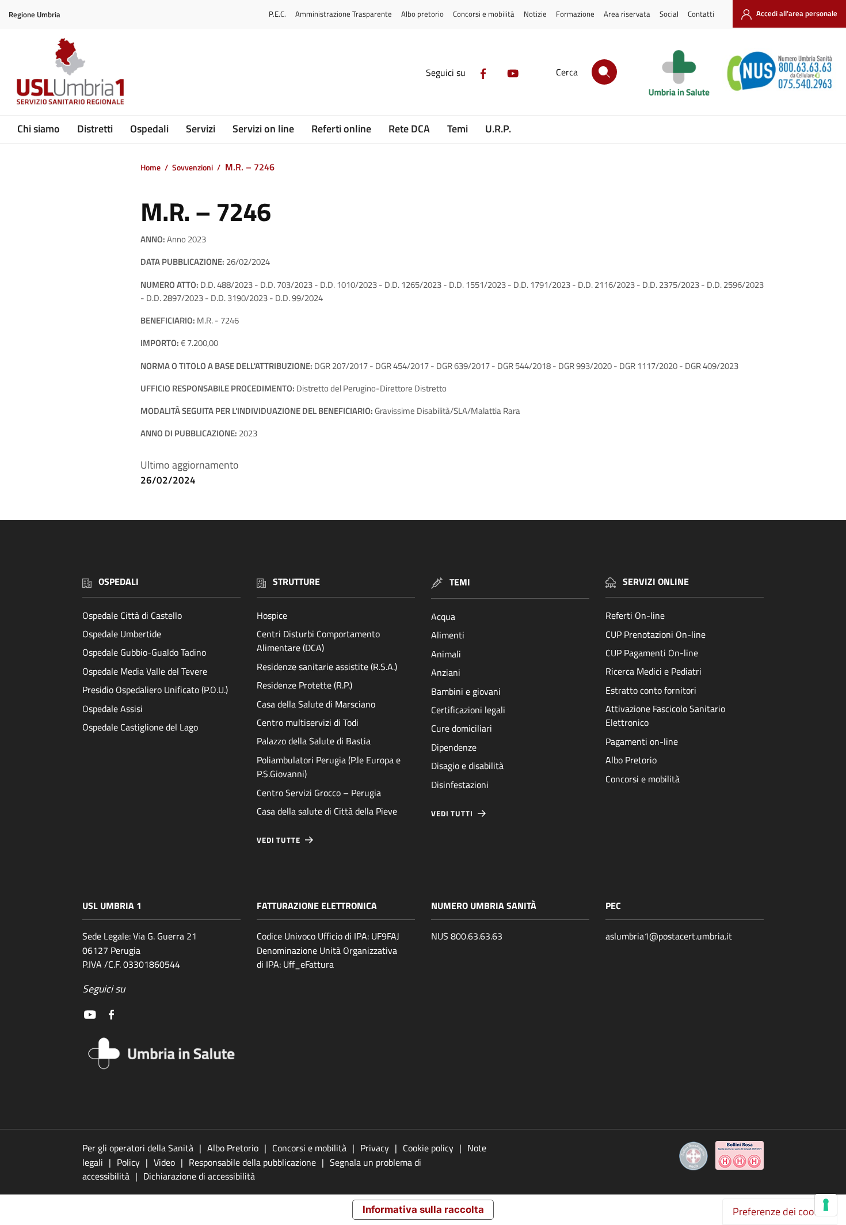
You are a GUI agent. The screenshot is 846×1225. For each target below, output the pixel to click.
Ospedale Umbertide (121, 634)
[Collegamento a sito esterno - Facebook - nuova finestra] (483, 72)
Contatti (701, 14)
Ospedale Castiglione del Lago (140, 727)
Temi (457, 128)
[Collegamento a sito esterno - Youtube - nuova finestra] (513, 72)
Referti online (341, 128)
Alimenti (447, 635)
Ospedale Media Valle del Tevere (144, 671)
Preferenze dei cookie (780, 1211)
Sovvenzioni (192, 167)
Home (150, 167)
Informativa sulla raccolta (423, 1209)
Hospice (272, 615)
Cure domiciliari (461, 728)
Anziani (445, 672)
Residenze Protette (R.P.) (304, 685)
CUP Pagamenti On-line (651, 653)
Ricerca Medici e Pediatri (653, 671)
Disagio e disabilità (467, 766)
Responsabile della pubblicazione (252, 1162)
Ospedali (149, 128)
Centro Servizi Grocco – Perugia (319, 793)
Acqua (443, 616)
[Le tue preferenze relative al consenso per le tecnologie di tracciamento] (826, 1205)
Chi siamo (38, 128)
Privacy (374, 1148)
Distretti (95, 128)
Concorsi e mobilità (484, 14)
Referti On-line (635, 615)
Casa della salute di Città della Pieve (327, 811)
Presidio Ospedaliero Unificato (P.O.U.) (155, 690)
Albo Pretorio (631, 760)
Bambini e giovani (466, 691)
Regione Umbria (34, 14)
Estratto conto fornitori (650, 690)
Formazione (575, 14)
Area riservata (627, 14)
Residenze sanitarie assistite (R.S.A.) (327, 667)
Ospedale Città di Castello (132, 615)
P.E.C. (277, 14)
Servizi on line (263, 128)
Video (164, 1162)
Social (669, 14)
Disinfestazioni (460, 785)
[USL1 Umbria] (70, 70)
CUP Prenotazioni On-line (655, 634)
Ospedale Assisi (112, 709)
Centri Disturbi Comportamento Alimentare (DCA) (318, 641)
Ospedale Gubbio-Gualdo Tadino (144, 652)
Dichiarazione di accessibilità (199, 1176)
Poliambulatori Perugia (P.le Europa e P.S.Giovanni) (329, 767)
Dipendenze (454, 747)
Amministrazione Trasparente (343, 14)
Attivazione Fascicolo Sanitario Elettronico (665, 715)
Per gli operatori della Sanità (137, 1148)
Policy (128, 1162)
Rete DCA (409, 128)
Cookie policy (428, 1148)
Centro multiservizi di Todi (308, 722)
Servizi (200, 128)
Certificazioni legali (468, 710)
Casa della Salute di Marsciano (316, 704)
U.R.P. (498, 128)
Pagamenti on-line (641, 741)
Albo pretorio (422, 14)
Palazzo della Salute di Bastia (314, 741)
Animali (446, 654)
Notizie (535, 14)
